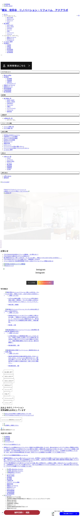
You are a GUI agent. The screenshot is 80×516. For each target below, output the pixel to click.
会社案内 (6, 43)
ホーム (6, 14)
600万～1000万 (10, 26)
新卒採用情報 (10, 49)
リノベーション (10, 32)
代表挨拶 (9, 45)
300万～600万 (10, 25)
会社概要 (9, 48)
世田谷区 (9, 111)
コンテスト (10, 159)
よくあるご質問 (8, 41)
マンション (9, 29)
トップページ (10, 474)
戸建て (8, 31)
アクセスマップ (10, 40)
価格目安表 (10, 484)
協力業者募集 (10, 52)
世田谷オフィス (10, 38)
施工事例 (6, 23)
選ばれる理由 (10, 17)
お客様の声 (10, 480)
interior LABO (10, 161)
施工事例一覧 (8, 372)
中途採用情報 (10, 50)
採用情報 (9, 166)
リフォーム (9, 34)
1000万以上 (9, 28)
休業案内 (9, 167)
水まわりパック (10, 19)
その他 (9, 169)
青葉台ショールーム (11, 37)
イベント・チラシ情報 (13, 482)
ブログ (8, 22)
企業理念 (9, 46)
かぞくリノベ (10, 20)
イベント (9, 162)
